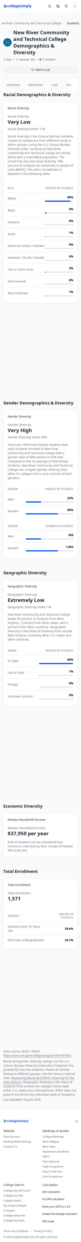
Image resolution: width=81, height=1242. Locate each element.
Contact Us (10, 1146)
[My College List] (66, 6)
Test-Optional (51, 1161)
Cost (55, 85)
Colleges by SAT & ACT (17, 1190)
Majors (71, 85)
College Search (12, 1200)
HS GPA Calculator (53, 1199)
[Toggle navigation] (75, 6)
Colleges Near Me (14, 1215)
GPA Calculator (51, 1192)
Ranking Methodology (17, 1141)
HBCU (46, 1156)
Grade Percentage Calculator (59, 1214)
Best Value (49, 1146)
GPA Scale (48, 1221)
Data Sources (11, 1136)
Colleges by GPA (13, 1195)
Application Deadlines (56, 1151)
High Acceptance (53, 1166)
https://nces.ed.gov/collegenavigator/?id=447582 (37, 1055)
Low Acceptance (53, 1176)
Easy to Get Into (52, 1171)
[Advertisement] (40, 347)
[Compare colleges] (58, 6)
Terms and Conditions (15, 1231)
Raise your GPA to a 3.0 (56, 1206)
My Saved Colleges (14, 1205)
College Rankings (53, 1136)
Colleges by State (14, 1220)
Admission (35, 85)
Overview (13, 85)
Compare (9, 1210)
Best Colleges (51, 1141)
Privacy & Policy (43, 1231)
